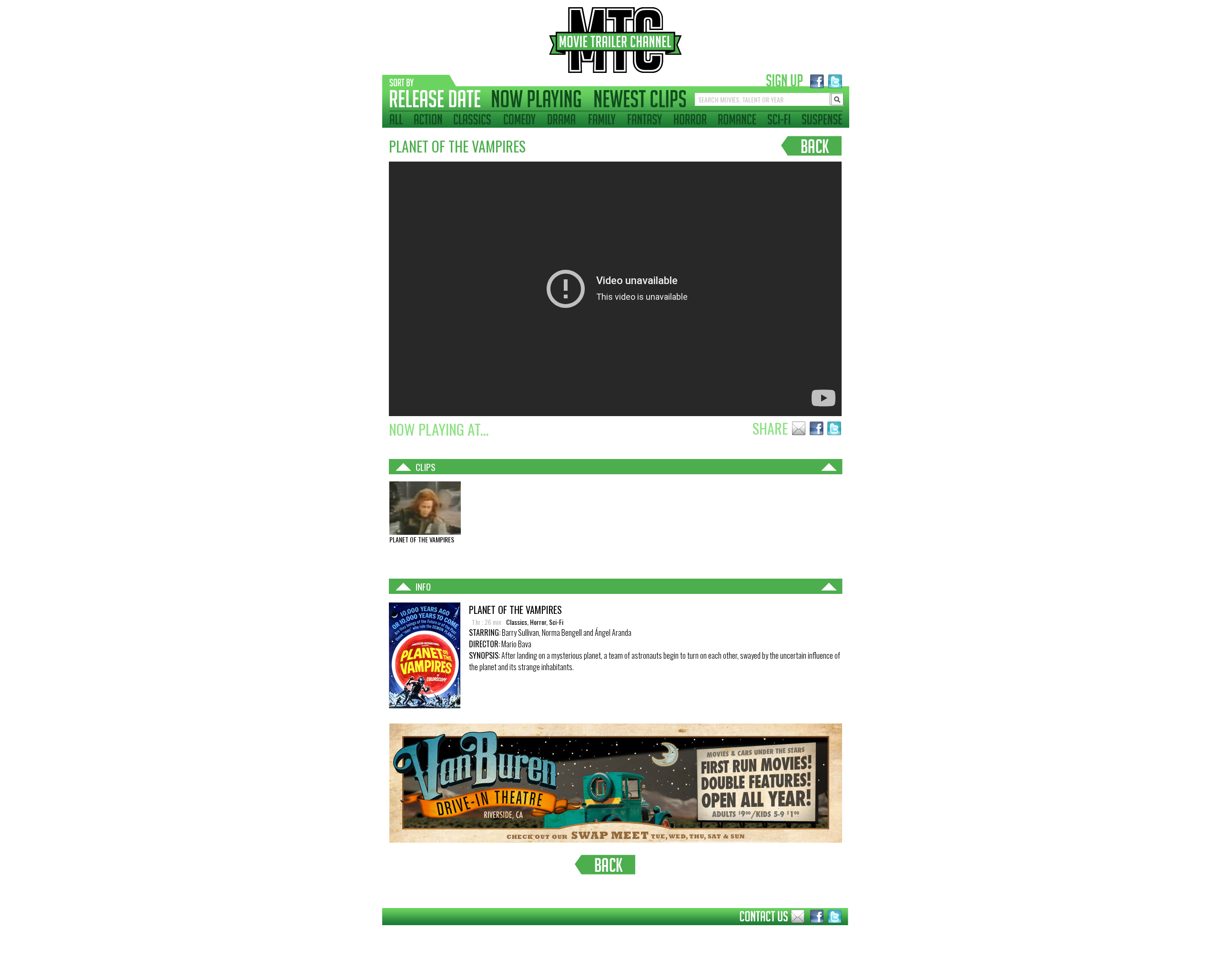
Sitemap (375, 932)
